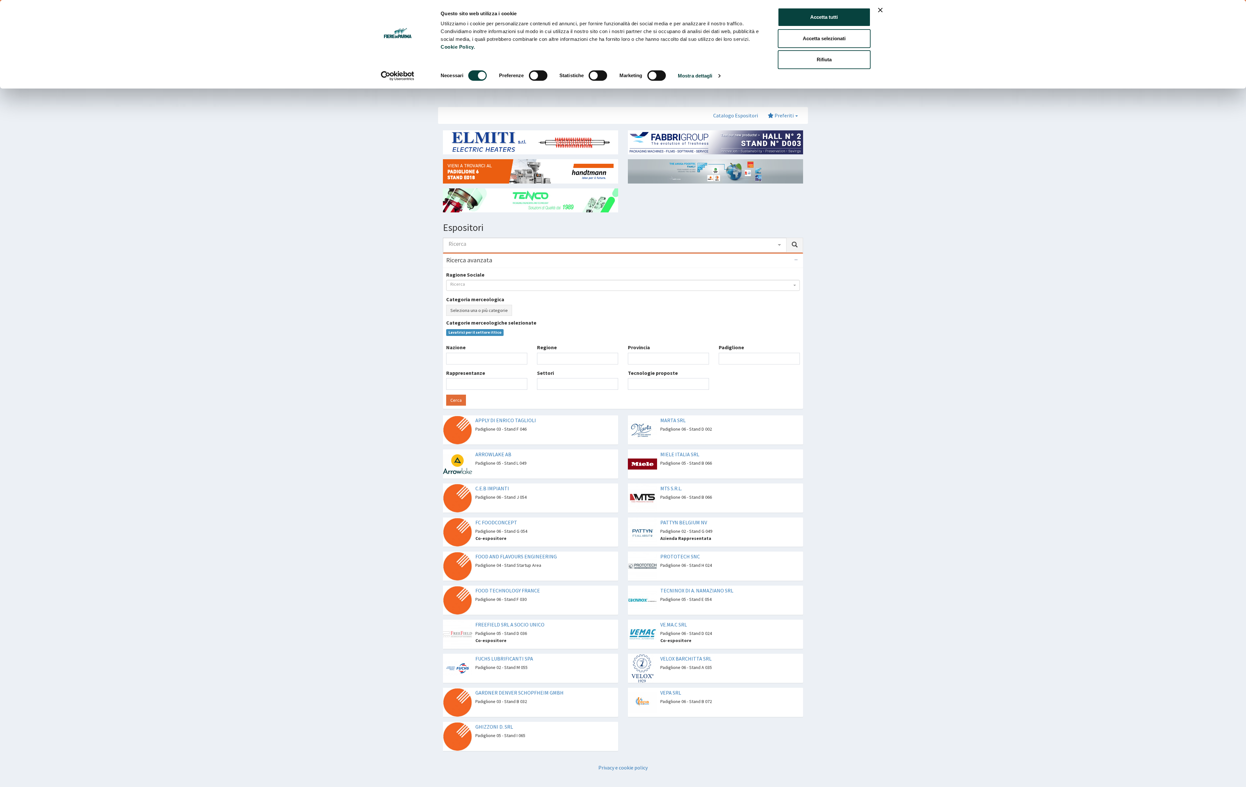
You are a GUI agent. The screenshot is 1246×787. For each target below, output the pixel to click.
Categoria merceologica (475, 299)
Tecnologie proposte (653, 373)
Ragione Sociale (465, 274)
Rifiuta (824, 59)
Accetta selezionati (824, 38)
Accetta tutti (824, 17)
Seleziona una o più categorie (479, 310)
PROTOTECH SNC (680, 556)
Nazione (456, 347)
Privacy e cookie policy (623, 767)
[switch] (538, 75)
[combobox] (615, 245)
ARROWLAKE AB (493, 454)
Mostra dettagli (695, 75)
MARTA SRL (673, 420)
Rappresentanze (465, 373)
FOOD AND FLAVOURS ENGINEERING (516, 556)
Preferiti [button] (784, 115)
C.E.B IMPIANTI (492, 488)
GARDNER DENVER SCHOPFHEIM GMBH (519, 692)
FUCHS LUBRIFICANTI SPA (504, 658)
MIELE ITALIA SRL (679, 454)
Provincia (639, 347)
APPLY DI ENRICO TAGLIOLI (505, 420)
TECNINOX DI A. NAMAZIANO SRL (696, 590)
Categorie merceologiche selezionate (491, 322)
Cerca (456, 400)
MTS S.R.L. (671, 488)
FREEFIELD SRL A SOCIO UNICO (509, 624)
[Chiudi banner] (880, 10)
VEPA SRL (670, 692)
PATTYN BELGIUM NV (683, 522)
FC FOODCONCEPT (496, 522)
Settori (545, 373)
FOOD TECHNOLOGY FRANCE (507, 590)
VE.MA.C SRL (673, 624)
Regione (547, 347)
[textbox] (450, 358)
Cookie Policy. (458, 47)
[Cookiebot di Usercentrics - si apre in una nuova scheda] (397, 76)
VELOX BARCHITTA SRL (686, 658)
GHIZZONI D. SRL (494, 726)
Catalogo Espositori (735, 115)
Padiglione (731, 347)
